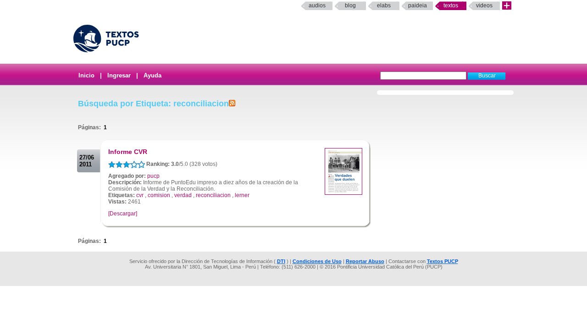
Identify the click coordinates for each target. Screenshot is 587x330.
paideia (417, 5)
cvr (140, 195)
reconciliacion (213, 195)
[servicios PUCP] (506, 5)
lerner (242, 195)
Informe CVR (127, 151)
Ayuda (152, 75)
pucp (153, 176)
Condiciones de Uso (317, 261)
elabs (384, 5)
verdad (183, 195)
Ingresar (119, 75)
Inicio (86, 75)
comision (159, 195)
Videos (484, 5)
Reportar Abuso (365, 261)
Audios (317, 5)
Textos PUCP (442, 261)
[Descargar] (122, 213)
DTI (281, 261)
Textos (450, 5)
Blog (350, 5)
